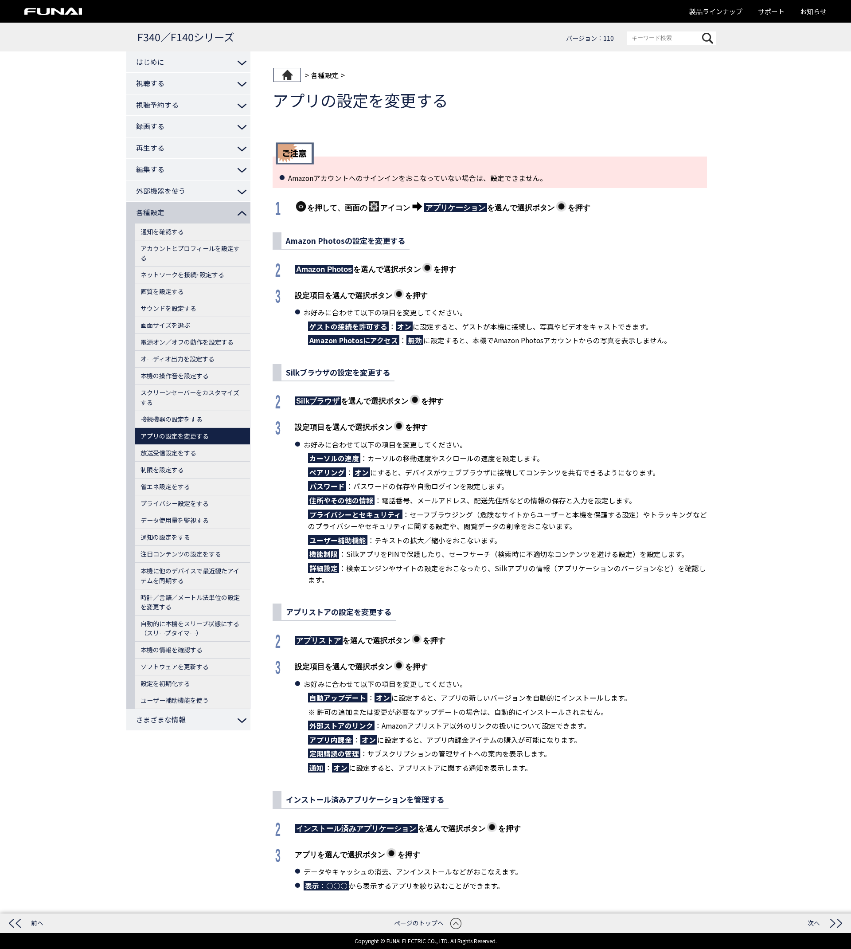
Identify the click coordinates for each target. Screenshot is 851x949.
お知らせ (813, 11)
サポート (771, 11)
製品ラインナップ (715, 11)
